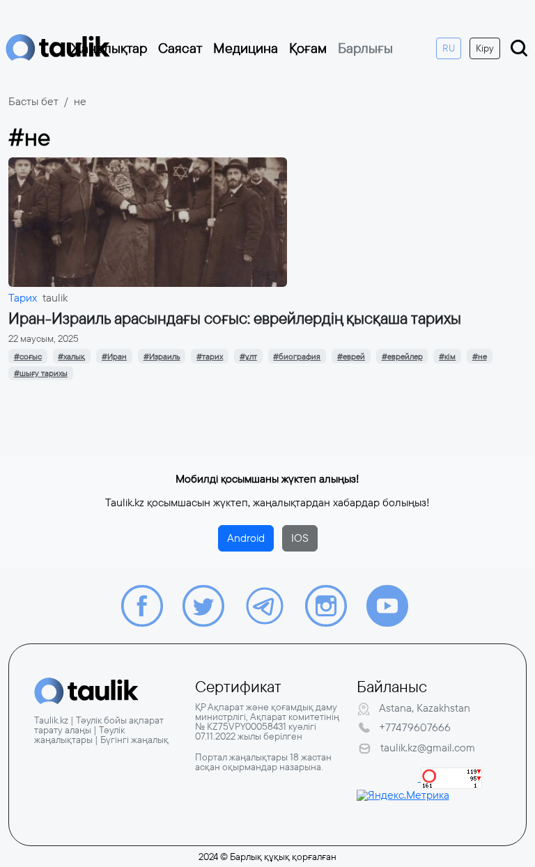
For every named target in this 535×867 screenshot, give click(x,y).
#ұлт (248, 356)
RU (448, 48)
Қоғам (308, 48)
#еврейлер (402, 356)
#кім (447, 356)
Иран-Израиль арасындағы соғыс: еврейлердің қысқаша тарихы (234, 318)
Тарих (22, 297)
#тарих (209, 356)
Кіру (485, 48)
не (80, 101)
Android (246, 538)
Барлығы (365, 48)
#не (479, 356)
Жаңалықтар (109, 48)
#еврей (351, 356)
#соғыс (28, 356)
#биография (296, 356)
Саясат (180, 48)
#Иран (114, 356)
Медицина (245, 48)
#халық (71, 356)
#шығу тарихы (41, 373)
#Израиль (162, 356)
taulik (55, 297)
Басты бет (33, 101)
